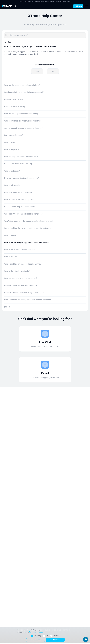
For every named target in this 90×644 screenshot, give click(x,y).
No (53, 71)
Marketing (56, 636)
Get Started (78, 6)
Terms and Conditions (36, 632)
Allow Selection (36, 640)
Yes (37, 71)
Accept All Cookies (55, 640)
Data (47, 636)
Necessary (37, 636)
